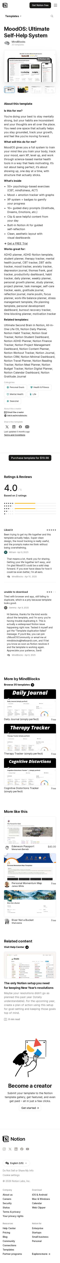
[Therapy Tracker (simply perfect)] (30, 737)
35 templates (18, 44)
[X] (7, 427)
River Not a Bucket (23, 920)
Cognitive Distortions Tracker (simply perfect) (21, 790)
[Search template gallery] (52, 16)
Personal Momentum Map (27, 883)
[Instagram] (4, 1149)
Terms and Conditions (14, 435)
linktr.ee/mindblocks (17, 415)
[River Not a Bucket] (30, 903)
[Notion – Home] (5, 5)
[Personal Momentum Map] (30, 866)
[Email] (27, 427)
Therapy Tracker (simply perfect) (23, 753)
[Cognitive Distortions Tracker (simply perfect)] (30, 771)
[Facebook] (20, 427)
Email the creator (15, 412)
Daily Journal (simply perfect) (21, 719)
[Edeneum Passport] (30, 829)
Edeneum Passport (23, 846)
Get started (30, 1108)
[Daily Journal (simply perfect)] (30, 702)
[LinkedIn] (14, 427)
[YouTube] (27, 1149)
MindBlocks (18, 41)
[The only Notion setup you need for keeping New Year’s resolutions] (30, 965)
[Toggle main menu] (55, 5)
